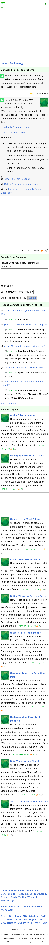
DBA (25, 916)
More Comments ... (11, 403)
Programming (24, 894)
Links (40, 919)
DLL (3, 919)
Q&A (3, 923)
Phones (27, 923)
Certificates (20, 919)
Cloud (4, 891)
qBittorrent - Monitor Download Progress (26, 324)
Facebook (32, 891)
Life (13, 894)
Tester (4, 916)
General (5, 894)
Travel (37, 923)
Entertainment (17, 891)
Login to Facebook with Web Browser (24, 367)
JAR (43, 916)
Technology (17, 63)
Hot (11, 907)
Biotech (11, 923)
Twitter (22, 897)
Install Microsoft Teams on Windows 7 (24, 346)
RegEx (32, 919)
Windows (34, 916)
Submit (32, 298)
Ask (10, 910)
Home (4, 63)
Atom (4, 910)
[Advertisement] (24, 35)
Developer (15, 916)
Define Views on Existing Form (21, 184)
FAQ (44, 923)
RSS (39, 907)
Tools (14, 897)
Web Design (8, 900)
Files (9, 919)
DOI (20, 923)
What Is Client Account (16, 127)
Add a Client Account (15, 132)
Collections (29, 907)
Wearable (32, 897)
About (17, 907)
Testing (5, 897)
